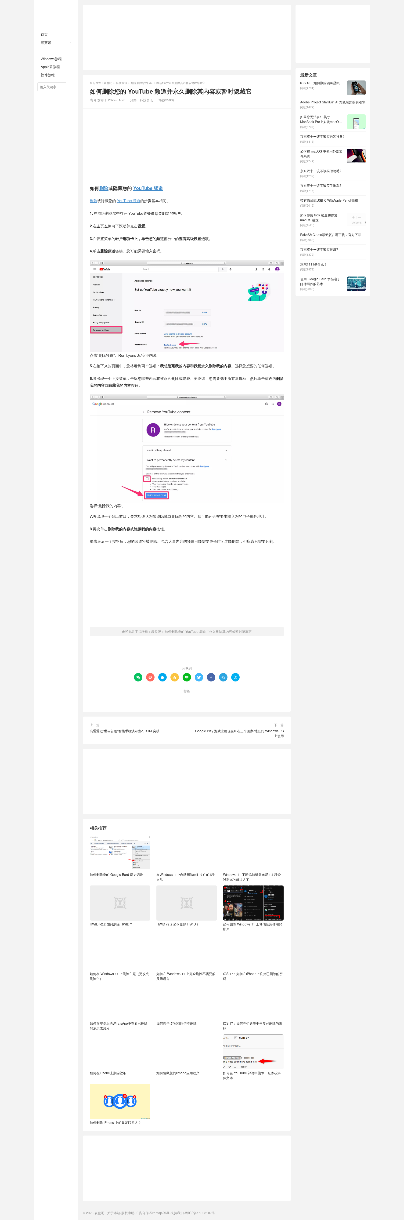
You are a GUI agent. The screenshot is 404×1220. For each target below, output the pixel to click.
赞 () (186, 653)
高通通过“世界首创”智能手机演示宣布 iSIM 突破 (124, 730)
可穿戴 (46, 42)
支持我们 (177, 1212)
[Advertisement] (187, 37)
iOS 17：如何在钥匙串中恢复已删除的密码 (252, 1026)
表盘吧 (56, 14)
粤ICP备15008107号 (200, 1212)
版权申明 (127, 1212)
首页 (44, 34)
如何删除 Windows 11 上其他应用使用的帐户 (252, 926)
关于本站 (113, 1212)
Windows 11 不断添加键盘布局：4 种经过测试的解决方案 (252, 877)
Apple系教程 (50, 66)
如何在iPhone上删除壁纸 (108, 1073)
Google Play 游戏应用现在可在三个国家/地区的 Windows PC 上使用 (239, 733)
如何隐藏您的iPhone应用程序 (177, 1073)
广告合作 (142, 1212)
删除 (103, 188)
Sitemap (156, 1212)
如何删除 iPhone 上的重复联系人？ (115, 1122)
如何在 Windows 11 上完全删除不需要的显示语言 (186, 976)
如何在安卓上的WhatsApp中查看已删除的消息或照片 (119, 1026)
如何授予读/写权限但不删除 (176, 1023)
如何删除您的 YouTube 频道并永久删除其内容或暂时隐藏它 (208, 631)
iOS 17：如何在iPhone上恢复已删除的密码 (253, 976)
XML (166, 1212)
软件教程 (48, 74)
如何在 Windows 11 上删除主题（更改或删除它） (119, 976)
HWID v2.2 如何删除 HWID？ (111, 924)
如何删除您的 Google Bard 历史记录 (116, 874)
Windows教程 (51, 58)
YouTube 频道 (148, 188)
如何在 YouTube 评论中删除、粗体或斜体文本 (252, 1075)
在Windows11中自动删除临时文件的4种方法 (185, 877)
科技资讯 (48, 50)
